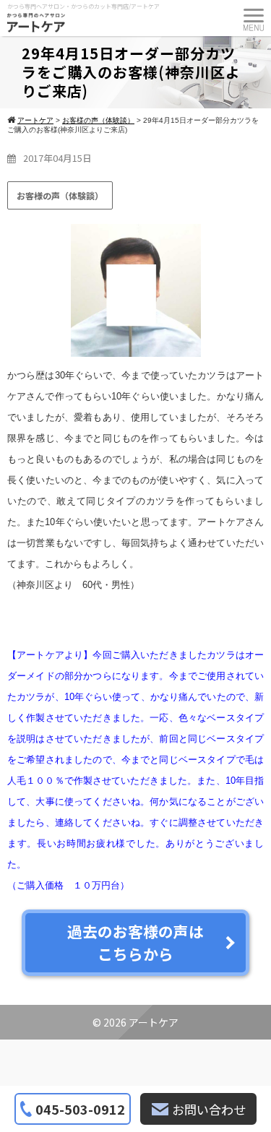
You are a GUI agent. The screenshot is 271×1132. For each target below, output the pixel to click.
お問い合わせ (209, 1109)
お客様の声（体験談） (60, 195)
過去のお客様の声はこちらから (135, 942)
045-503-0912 (80, 1108)
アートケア (153, 1022)
